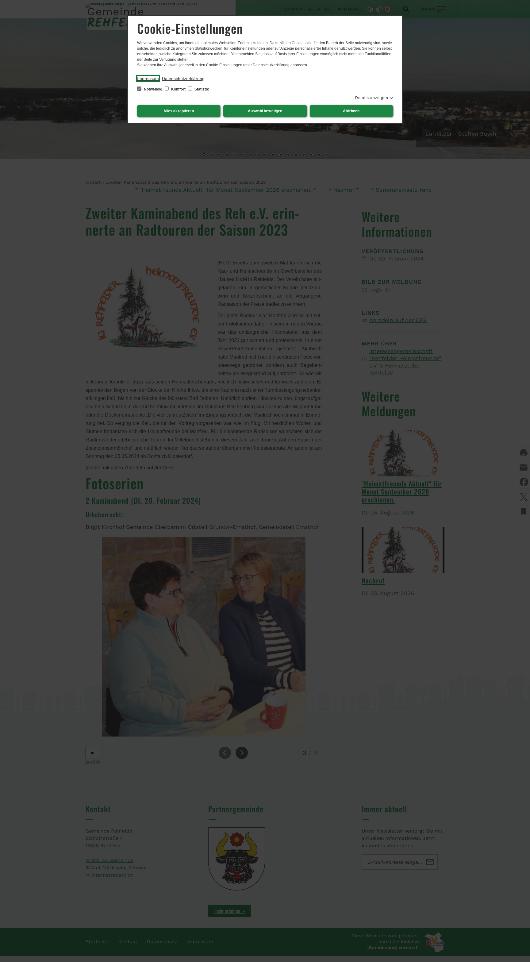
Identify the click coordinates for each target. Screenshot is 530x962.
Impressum (148, 78)
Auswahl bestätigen (265, 111)
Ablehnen (351, 111)
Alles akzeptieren (178, 111)
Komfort (178, 89)
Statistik (201, 89)
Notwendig (153, 89)
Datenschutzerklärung (183, 78)
